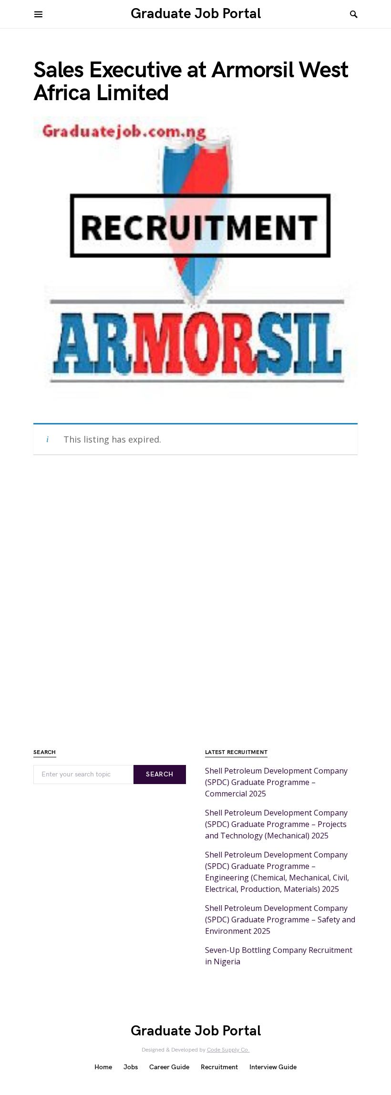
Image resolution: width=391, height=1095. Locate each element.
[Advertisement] (195, 597)
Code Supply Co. (228, 1050)
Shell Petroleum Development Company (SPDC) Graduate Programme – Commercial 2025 (276, 782)
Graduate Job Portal (196, 13)
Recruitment (219, 1067)
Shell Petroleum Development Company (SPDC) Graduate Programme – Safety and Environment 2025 (280, 919)
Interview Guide (273, 1067)
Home (103, 1067)
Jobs (130, 1067)
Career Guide (169, 1067)
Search (159, 774)
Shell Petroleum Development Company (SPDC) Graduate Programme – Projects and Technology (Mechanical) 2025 (276, 824)
